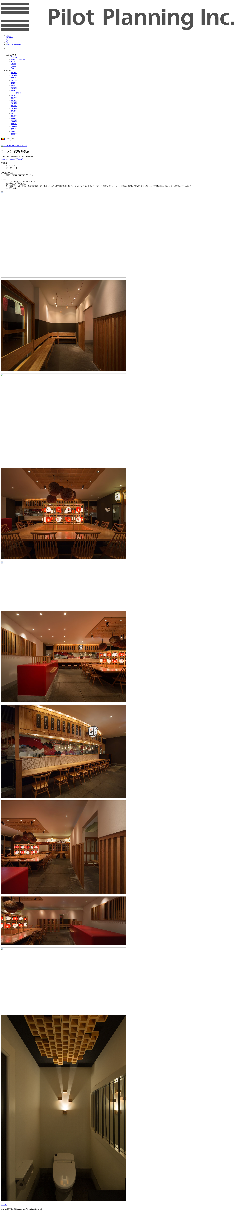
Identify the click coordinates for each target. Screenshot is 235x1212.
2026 (13, 90)
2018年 (14, 95)
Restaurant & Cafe (18, 59)
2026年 (19, 93)
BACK (4, 1205)
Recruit (9, 42)
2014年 (14, 106)
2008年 (14, 121)
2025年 (14, 88)
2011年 (14, 113)
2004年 (14, 131)
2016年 (14, 101)
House (13, 66)
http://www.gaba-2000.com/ (12, 159)
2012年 (14, 111)
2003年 (14, 134)
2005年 (14, 129)
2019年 (14, 73)
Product (14, 57)
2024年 (14, 85)
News (8, 40)
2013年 (14, 108)
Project (8, 36)
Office (13, 64)
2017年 (14, 98)
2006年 (14, 126)
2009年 (14, 118)
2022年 (14, 80)
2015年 (14, 103)
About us (9, 38)
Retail (13, 61)
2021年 (14, 78)
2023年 (14, 83)
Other (13, 68)
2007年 (14, 124)
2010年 (14, 116)
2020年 (14, 75)
